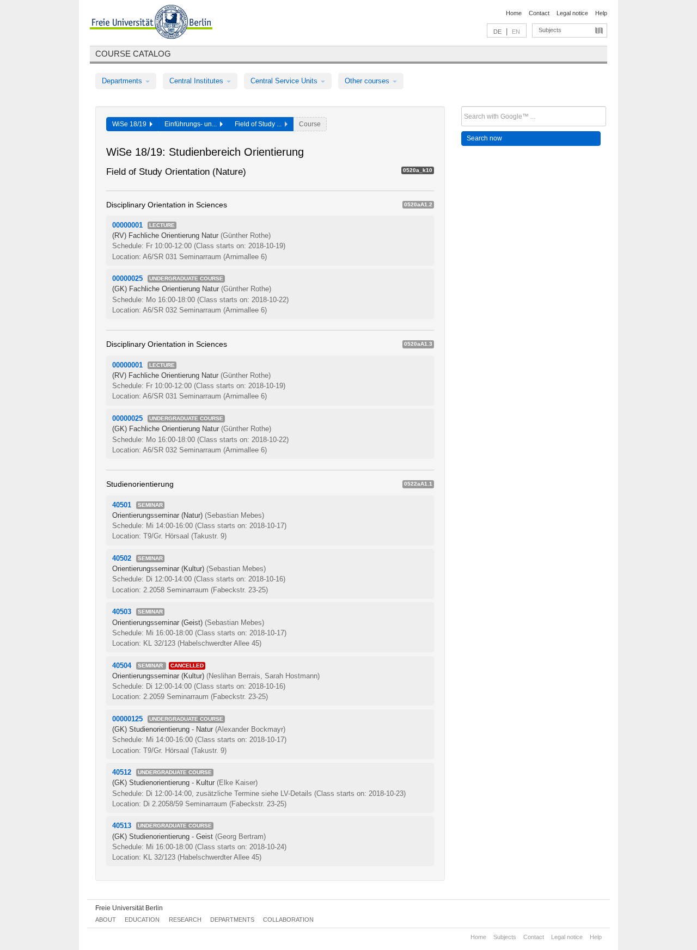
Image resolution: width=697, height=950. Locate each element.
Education (142, 919)
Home (514, 13)
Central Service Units (285, 81)
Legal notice (572, 13)
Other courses (368, 81)
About (105, 919)
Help (601, 13)
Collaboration (288, 919)
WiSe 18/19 (131, 124)
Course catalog (133, 53)
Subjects (550, 30)
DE (497, 31)
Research (185, 919)
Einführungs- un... (192, 124)
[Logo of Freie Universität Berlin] (151, 23)
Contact (539, 13)
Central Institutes (197, 81)
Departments (123, 81)
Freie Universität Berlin (129, 908)
